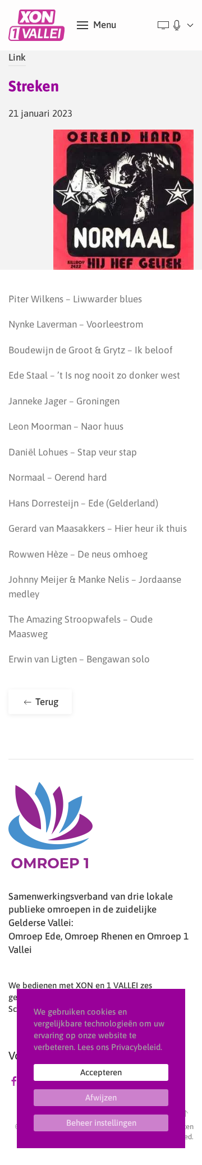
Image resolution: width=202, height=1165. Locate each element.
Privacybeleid (135, 1047)
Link (17, 57)
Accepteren (101, 1072)
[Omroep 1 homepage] (50, 829)
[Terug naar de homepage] (38, 25)
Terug (45, 701)
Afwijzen (101, 1097)
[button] (96, 25)
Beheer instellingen (101, 1122)
